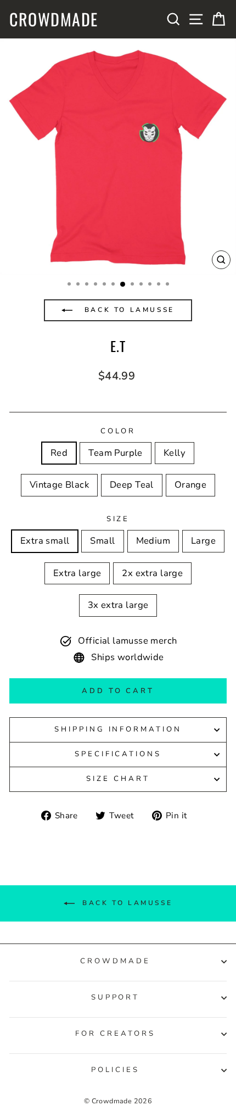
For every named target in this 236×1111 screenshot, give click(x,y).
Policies (115, 1070)
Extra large (77, 573)
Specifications (118, 754)
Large (203, 540)
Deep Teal (132, 484)
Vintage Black (59, 484)
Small (102, 540)
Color (118, 431)
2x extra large (152, 573)
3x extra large (118, 605)
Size (118, 519)
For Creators (115, 1034)
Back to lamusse (128, 309)
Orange (190, 484)
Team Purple (115, 452)
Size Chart (118, 779)
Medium (153, 540)
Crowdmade (53, 19)
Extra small (45, 540)
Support (115, 997)
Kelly (175, 452)
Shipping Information (118, 729)
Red (59, 452)
